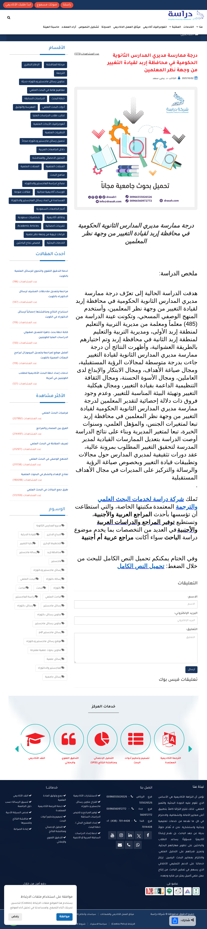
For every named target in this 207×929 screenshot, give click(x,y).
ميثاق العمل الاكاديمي (126, 27)
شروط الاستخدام (77, 924)
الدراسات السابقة (34, 98)
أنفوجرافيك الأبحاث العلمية (49, 124)
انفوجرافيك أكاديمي (155, 27)
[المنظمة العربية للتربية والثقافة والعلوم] (169, 891)
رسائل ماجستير (52, 606)
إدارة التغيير (26, 543)
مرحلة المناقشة (55, 64)
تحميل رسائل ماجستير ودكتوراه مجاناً (43, 141)
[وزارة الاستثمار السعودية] (196, 891)
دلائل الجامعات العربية (52, 149)
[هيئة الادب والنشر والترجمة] (155, 891)
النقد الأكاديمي (36, 758)
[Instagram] (121, 835)
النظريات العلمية (55, 132)
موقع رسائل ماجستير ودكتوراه (43, 641)
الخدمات (188, 27)
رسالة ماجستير (28, 552)
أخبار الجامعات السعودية (50, 209)
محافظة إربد (54, 552)
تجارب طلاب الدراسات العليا (49, 115)
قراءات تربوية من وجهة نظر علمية (45, 234)
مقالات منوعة (22, 192)
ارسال (191, 669)
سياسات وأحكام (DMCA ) (83, 914)
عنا (201, 27)
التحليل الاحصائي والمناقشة (48, 158)
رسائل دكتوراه (25, 606)
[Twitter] (139, 835)
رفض (15, 916)
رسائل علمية (54, 659)
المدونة (106, 27)
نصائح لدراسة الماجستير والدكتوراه (45, 183)
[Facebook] (148, 835)
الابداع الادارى (54, 534)
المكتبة (176, 27)
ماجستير (56, 561)
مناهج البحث (57, 175)
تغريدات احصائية (55, 226)
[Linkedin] (130, 835)
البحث (39, 588)
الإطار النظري (31, 64)
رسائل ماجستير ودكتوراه (47, 570)
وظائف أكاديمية (56, 217)
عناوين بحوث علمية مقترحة (45, 650)
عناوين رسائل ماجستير (48, 623)
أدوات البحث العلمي (53, 107)
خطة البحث (58, 98)
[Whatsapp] (138, 845)
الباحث (22, 588)
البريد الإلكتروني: (185, 613)
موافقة (64, 916)
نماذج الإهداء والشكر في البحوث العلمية (44, 474)
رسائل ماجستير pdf (50, 632)
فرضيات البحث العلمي (55, 413)
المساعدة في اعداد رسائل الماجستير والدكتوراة (38, 200)
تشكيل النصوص (88, 27)
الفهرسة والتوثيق (25, 107)
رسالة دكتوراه (53, 579)
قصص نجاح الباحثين (28, 243)
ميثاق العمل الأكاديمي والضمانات (117, 914)
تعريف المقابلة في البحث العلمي (49, 443)
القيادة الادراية (28, 534)
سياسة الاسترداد (98, 924)
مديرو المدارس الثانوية (48, 526)
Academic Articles (28, 226)
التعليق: (191, 629)
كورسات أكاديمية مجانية (51, 192)
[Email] (120, 845)
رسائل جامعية (53, 677)
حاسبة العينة (51, 27)
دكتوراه (57, 588)
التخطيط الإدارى (52, 543)
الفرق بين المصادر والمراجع (52, 428)
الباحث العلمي (53, 597)
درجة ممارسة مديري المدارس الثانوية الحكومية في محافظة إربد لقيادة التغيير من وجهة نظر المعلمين (152, 63)
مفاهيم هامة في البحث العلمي (47, 90)
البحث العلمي (28, 579)
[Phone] (129, 845)
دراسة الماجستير (25, 597)
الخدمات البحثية (56, 243)
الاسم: (192, 597)
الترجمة (60, 73)
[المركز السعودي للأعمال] (188, 891)
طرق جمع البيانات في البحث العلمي (47, 490)
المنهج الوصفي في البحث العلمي (48, 459)
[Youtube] (112, 835)
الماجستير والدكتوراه (49, 668)
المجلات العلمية (55, 166)
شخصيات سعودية (29, 217)
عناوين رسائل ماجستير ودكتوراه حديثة (43, 81)
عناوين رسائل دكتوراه (49, 614)
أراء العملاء (69, 27)
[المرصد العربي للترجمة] (178, 891)
